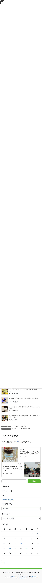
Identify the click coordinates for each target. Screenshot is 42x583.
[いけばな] (10, 454)
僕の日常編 (15, 426)
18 (10, 548)
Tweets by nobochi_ (7, 499)
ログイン (19, 442)
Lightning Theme (24, 577)
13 (21, 543)
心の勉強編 (23, 426)
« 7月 (3, 562)
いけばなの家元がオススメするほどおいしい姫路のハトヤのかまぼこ (12, 468)
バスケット (17, 428)
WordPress (14, 577)
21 (26, 548)
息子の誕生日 (26, 428)
